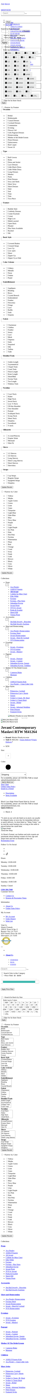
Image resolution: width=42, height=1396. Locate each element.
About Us (9, 906)
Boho (10, 160)
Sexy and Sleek (13, 182)
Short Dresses (13, 186)
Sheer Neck (12, 418)
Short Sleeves (13, 463)
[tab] (23, 598)
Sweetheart (12, 423)
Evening (11, 128)
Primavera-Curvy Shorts (19, 693)
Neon (10, 273)
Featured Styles (16, 712)
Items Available (11, 795)
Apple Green (13, 501)
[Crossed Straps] (7, 1062)
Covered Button (14, 243)
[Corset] (8, 1055)
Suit (9, 191)
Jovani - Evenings (16, 647)
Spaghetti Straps (14, 481)
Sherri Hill (14, 612)
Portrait (10, 411)
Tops (10, 194)
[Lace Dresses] (7, 1045)
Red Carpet (12, 145)
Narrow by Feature (12, 107)
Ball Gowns (12, 157)
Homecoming (13, 135)
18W (21, 79)
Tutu (9, 196)
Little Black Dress (14, 167)
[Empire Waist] (6, 1123)
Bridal (10, 116)
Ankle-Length (13, 362)
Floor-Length (13, 372)
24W (21, 83)
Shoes (12, 705)
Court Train (12, 369)
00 (19, 53)
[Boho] (7, 1041)
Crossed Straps (13, 246)
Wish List (9, 921)
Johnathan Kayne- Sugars (19, 663)
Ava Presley (14, 587)
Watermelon (12, 540)
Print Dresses (13, 179)
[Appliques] (6, 1080)
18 (8, 66)
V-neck (10, 426)
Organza (11, 340)
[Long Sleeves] (8, 1136)
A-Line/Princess (14, 436)
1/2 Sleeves (12, 453)
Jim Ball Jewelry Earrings (19, 624)
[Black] (8, 767)
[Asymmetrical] (6, 1103)
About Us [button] (9, 955)
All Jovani (14, 592)
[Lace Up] (7, 1064)
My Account (10, 916)
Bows (10, 293)
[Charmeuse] (5, 1090)
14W (28, 74)
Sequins (11, 315)
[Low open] (7, 1066)
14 (18, 61)
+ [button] (7, 585)
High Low (12, 219)
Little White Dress (14, 170)
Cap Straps (12, 476)
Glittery (11, 268)
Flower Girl (12, 130)
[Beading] (6, 1082)
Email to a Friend (7, 789)
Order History (11, 919)
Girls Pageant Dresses (16, 133)
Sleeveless (12, 465)
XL (25, 96)
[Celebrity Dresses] (8, 1051)
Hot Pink (11, 535)
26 (18, 70)
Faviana (13, 599)
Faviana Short (15, 633)
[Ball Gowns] (7, 1039)
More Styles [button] (10, 686)
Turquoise (11, 510)
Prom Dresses (13, 140)
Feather (10, 300)
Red (9, 544)
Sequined (11, 344)
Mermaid (11, 441)
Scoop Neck (12, 416)
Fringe (10, 305)
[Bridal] (10, 1029)
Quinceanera (12, 142)
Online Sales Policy (8, 787)
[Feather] (5, 1094)
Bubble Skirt (12, 209)
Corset (10, 216)
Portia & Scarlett (16, 610)
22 (27, 66)
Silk (9, 347)
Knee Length (13, 374)
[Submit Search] (26, 13)
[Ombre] (4, 1076)
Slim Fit (11, 443)
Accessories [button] (10, 617)
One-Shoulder (13, 409)
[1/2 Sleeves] (8, 1132)
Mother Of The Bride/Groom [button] (16, 668)
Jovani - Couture (16, 661)
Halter (10, 397)
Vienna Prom (15, 615)
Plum (10, 542)
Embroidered (13, 298)
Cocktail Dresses (14, 123)
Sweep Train (12, 379)
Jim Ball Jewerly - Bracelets (20, 622)
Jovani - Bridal (15, 703)
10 (32, 57)
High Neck (12, 399)
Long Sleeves (13, 458)
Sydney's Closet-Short (18, 700)
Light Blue (12, 513)
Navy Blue (12, 520)
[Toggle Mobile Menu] (2, 946)
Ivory (10, 552)
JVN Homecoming (17, 640)
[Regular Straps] (7, 1144)
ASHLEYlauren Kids (18, 682)
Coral (10, 549)
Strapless (11, 421)
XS (19, 91)
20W (32, 79)
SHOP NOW (6, 10)
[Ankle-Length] (6, 1101)
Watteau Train (13, 384)
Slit (9, 233)
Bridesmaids (12, 118)
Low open (12, 251)
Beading (11, 291)
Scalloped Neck (14, 414)
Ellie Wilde (14, 596)
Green (10, 503)
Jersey (10, 332)
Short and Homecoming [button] (14, 626)
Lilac (10, 525)
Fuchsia (11, 537)
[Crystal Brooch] (6, 1086)
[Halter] (7, 1113)
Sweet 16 (11, 147)
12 (8, 61)
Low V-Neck (13, 404)
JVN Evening (15, 649)
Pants (10, 177)
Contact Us (10, 896)
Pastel (10, 278)
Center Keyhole (14, 214)
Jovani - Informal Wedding (20, 707)
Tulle (10, 352)
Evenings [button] (9, 642)
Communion (12, 125)
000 (9, 53)
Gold (10, 557)
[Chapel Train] (6, 1105)
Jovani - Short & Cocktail (19, 638)
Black (10, 561)
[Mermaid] (6, 1125)
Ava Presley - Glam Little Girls (21, 684)
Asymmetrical (13, 364)
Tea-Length (12, 381)
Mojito (10, 498)
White (10, 569)
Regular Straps (13, 478)
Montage (13, 675)
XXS (9, 91)
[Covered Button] (7, 1060)
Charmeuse (12, 325)
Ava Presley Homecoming (20, 631)
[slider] (37, 981)
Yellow (10, 496)
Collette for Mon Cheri (18, 594)
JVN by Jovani (15, 608)
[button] (8, 22)
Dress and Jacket (14, 162)
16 (27, 61)
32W (32, 87)
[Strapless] (7, 1148)
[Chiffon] (5, 1092)
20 (18, 66)
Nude (10, 554)
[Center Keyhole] (8, 1053)
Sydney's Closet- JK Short (20, 698)
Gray (10, 564)
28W (9, 87)
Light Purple (12, 527)
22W (9, 83)
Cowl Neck (12, 394)
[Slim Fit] (6, 1127)
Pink (9, 532)
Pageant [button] (8, 654)
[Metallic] (4, 1072)
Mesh (10, 337)
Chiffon (11, 327)
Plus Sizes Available (15, 228)
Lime (10, 506)
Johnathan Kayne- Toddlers (20, 666)
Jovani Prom (14, 606)
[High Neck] (7, 1115)
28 (27, 70)
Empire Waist (13, 438)
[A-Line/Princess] (6, 1121)
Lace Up (11, 248)
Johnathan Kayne (16, 603)
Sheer (10, 253)
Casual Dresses (13, 121)
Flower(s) (11, 303)
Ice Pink (11, 530)
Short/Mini (12, 377)
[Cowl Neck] (7, 1111)
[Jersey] (5, 1096)
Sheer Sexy (12, 184)
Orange (11, 547)
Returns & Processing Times (16, 898)
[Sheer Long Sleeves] (8, 1137)
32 (18, 74)
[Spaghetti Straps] (7, 1146)
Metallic (11, 271)
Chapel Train (13, 367)
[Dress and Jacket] (7, 1043)
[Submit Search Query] (27, 969)
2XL (35, 96)
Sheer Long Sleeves (15, 461)
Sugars (12, 696)
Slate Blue (12, 515)
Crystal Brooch (13, 295)
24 (8, 70)
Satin (10, 342)
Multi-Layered (13, 221)
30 (8, 74)
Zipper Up (12, 256)
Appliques (12, 288)
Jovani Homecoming (18, 636)
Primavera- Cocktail (17, 691)
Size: (3, 750)
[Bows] (6, 1084)
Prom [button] (8, 582)
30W (21, 87)
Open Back (12, 223)
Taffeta (10, 349)
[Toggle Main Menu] (2, 4)
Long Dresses (13, 172)
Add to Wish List (7, 782)
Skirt (9, 189)
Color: (3, 762)
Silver (10, 566)
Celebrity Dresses (14, 211)
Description (10, 793)
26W (32, 83)
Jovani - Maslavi (16, 652)
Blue (10, 518)
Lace (10, 308)
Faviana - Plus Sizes (17, 601)
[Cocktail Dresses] (10, 1035)
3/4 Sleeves (12, 456)
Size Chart (5, 784)
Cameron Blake (16, 673)
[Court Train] (6, 1107)
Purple (10, 523)
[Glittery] (4, 1070)
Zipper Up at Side (14, 258)
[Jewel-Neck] (7, 1117)
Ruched (11, 231)
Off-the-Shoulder (14, 406)
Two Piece (12, 199)
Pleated (10, 226)
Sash (9, 312)
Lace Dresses (13, 165)
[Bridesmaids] (10, 1031)
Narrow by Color (11, 492)
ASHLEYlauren (16, 589)
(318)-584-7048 (7, 890)
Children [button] (9, 677)
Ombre (10, 275)
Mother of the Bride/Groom (18, 138)
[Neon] (4, 1074)
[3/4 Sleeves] (8, 1134)
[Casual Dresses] (10, 1033)
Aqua (10, 508)
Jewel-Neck (12, 401)
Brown (10, 559)
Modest (10, 174)
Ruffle (10, 310)
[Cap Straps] (7, 1142)
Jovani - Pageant (16, 659)
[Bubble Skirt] (8, 1049)
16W (9, 79)
